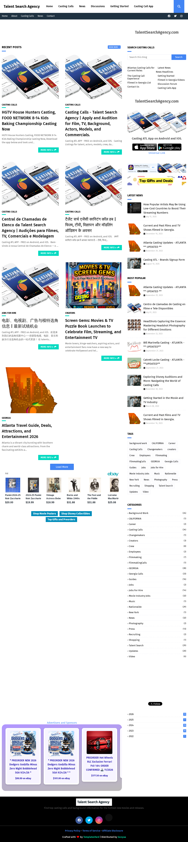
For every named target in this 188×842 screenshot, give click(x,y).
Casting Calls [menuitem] (66, 6)
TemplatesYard (91, 837)
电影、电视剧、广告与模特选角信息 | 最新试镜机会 (30, 323)
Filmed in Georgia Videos (171, 79)
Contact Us (133, 86)
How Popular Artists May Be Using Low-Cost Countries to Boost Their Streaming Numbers (164, 208)
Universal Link (157, 153)
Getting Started (166, 75)
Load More (62, 467)
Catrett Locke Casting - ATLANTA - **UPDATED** (163, 362)
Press (175, 479)
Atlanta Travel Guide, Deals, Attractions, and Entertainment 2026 (27, 431)
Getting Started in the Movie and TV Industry (163, 400)
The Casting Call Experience (136, 77)
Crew (132, 455)
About (14, 16)
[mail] (109, 817)
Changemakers (154, 449)
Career (172, 443)
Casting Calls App (167, 88)
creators (70, 313)
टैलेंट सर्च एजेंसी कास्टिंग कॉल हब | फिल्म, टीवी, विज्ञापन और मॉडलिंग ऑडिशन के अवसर (90, 225)
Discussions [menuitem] (98, 6)
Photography (160, 479)
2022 (157, 736)
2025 (157, 719)
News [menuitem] (82, 6)
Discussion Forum (167, 84)
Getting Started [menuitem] (119, 6)
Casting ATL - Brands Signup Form (164, 259)
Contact (51, 16)
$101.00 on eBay (61, 778)
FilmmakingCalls (137, 461)
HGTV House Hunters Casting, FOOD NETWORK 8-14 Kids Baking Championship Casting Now (29, 121)
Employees (145, 455)
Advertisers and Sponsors (62, 722)
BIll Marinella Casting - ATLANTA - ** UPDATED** (163, 344)
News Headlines (164, 71)
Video (146, 492)
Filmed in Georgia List (139, 82)
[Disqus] (62, 574)
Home (5, 16)
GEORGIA (6, 418)
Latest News (164, 67)
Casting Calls (27, 16)
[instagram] (181, 16)
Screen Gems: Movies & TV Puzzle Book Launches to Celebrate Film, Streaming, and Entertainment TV (93, 329)
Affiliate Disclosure (112, 830)
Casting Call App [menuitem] (143, 6)
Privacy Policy (72, 830)
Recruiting (134, 486)
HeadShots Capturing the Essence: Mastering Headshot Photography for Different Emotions (164, 325)
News (40, 16)
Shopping (149, 486)
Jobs (143, 467)
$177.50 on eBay (99, 775)
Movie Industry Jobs (139, 473)
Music (157, 473)
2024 (157, 725)
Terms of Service (91, 830)
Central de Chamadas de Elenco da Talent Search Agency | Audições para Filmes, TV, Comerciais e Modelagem (30, 228)
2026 (157, 714)
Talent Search (166, 486)
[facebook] (169, 16)
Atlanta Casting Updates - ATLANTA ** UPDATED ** (164, 245)
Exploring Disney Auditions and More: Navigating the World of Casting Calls (162, 381)
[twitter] (175, 16)
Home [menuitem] (49, 6)
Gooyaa (122, 837)
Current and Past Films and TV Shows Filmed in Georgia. (161, 227)
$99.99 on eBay (23, 778)
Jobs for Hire (9, 313)
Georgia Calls (171, 461)
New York (134, 479)
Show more (113, 47)
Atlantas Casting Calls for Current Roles (140, 69)
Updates (133, 492)
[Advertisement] (72, 35)
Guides (132, 467)
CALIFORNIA (158, 443)
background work (138, 443)
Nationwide (170, 473)
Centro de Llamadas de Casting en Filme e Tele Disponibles (164, 306)
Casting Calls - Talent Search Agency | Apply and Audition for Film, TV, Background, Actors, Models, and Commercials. (91, 123)
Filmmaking (161, 455)
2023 (157, 730)
